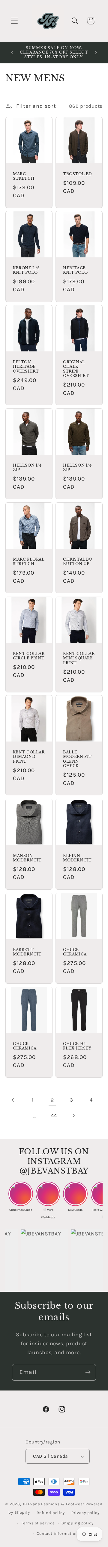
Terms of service (38, 1523)
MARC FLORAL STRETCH (29, 561)
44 (54, 1115)
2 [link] (52, 1100)
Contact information (57, 1533)
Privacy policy (85, 1512)
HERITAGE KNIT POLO (75, 270)
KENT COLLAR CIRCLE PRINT (29, 655)
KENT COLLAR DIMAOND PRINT (29, 757)
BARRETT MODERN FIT (27, 952)
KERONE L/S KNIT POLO (26, 270)
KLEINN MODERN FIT (77, 857)
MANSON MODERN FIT (27, 857)
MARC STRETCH (23, 176)
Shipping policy (78, 1523)
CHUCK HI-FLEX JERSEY (77, 1046)
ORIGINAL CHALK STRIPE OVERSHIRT (76, 369)
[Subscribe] (88, 1372)
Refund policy (51, 1512)
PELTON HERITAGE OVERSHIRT (26, 366)
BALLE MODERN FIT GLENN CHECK (77, 759)
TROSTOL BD (77, 173)
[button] (14, 21)
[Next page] (73, 1116)
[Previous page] (13, 1100)
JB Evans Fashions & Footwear (53, 1504)
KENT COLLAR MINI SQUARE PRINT (79, 658)
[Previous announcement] (12, 52)
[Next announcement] (96, 52)
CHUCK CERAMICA (75, 952)
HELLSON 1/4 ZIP (27, 467)
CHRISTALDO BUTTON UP (77, 561)
